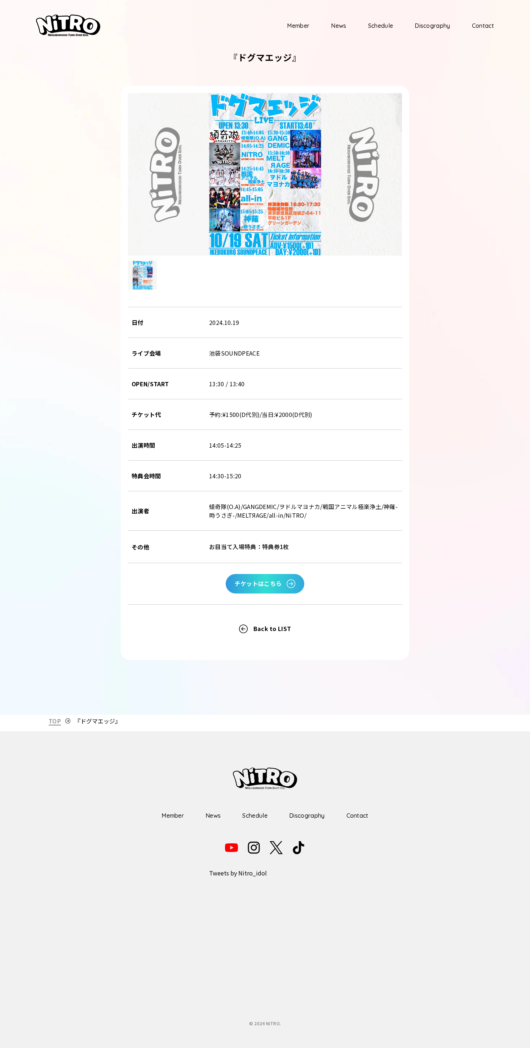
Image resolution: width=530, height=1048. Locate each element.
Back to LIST (272, 628)
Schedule (380, 25)
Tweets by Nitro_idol (238, 873)
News (338, 25)
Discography (432, 25)
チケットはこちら (258, 583)
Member (298, 25)
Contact (483, 25)
